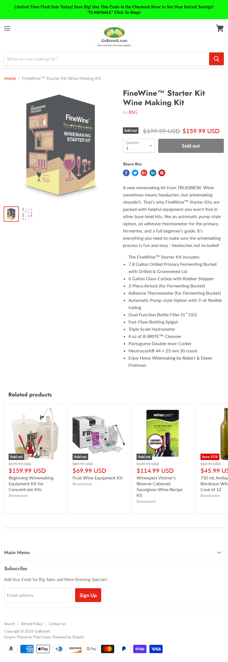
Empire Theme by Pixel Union (27, 637)
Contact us (57, 623)
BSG (133, 112)
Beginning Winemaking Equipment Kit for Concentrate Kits (31, 483)
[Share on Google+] (144, 173)
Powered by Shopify (68, 637)
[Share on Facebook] (126, 173)
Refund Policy (32, 623)
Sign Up (88, 595)
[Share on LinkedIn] (153, 173)
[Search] (216, 58)
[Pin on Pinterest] (161, 173)
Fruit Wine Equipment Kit (98, 477)
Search (9, 623)
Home (10, 78)
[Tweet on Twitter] (135, 173)
